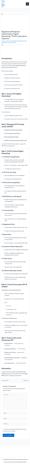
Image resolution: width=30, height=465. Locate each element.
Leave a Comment (6, 41)
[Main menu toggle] (27, 3)
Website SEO (5, 42)
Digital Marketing (18, 41)
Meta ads (24, 41)
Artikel (11, 41)
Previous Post (4, 380)
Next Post (26, 380)
